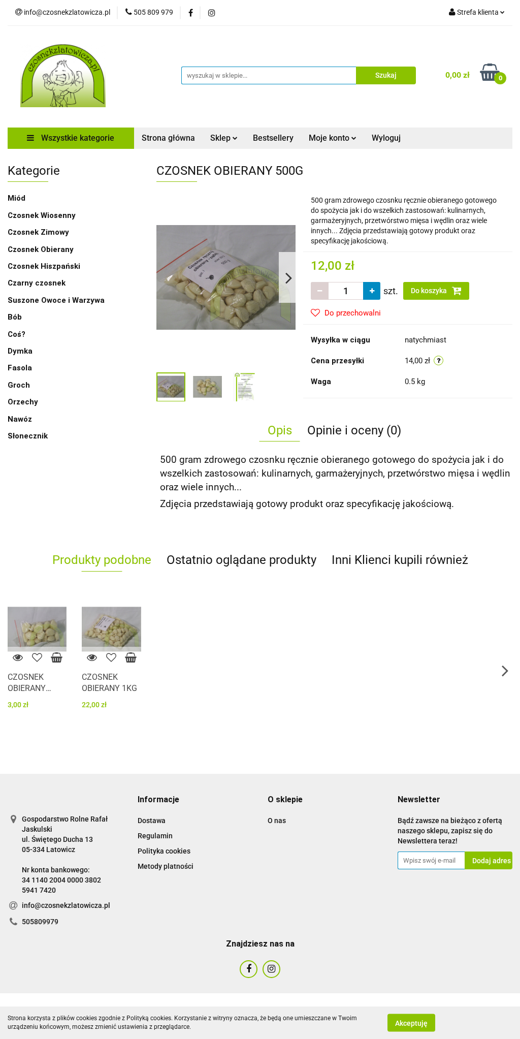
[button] (158, 799)
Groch (19, 385)
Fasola (20, 367)
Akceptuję (411, 1023)
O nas (277, 820)
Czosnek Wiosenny (42, 215)
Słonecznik (28, 435)
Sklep (221, 138)
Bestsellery (273, 138)
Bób (15, 317)
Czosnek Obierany (41, 249)
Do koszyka (429, 291)
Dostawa (152, 820)
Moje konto (330, 138)
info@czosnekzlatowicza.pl (66, 905)
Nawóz (20, 419)
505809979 (40, 922)
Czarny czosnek (37, 283)
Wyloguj (386, 138)
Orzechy (23, 401)
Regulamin (155, 836)
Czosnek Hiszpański (44, 266)
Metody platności (165, 866)
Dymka (20, 351)
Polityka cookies (164, 851)
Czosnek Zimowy (38, 232)
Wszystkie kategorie (76, 138)
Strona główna (168, 138)
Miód (16, 198)
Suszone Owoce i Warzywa (56, 300)
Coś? (16, 334)
